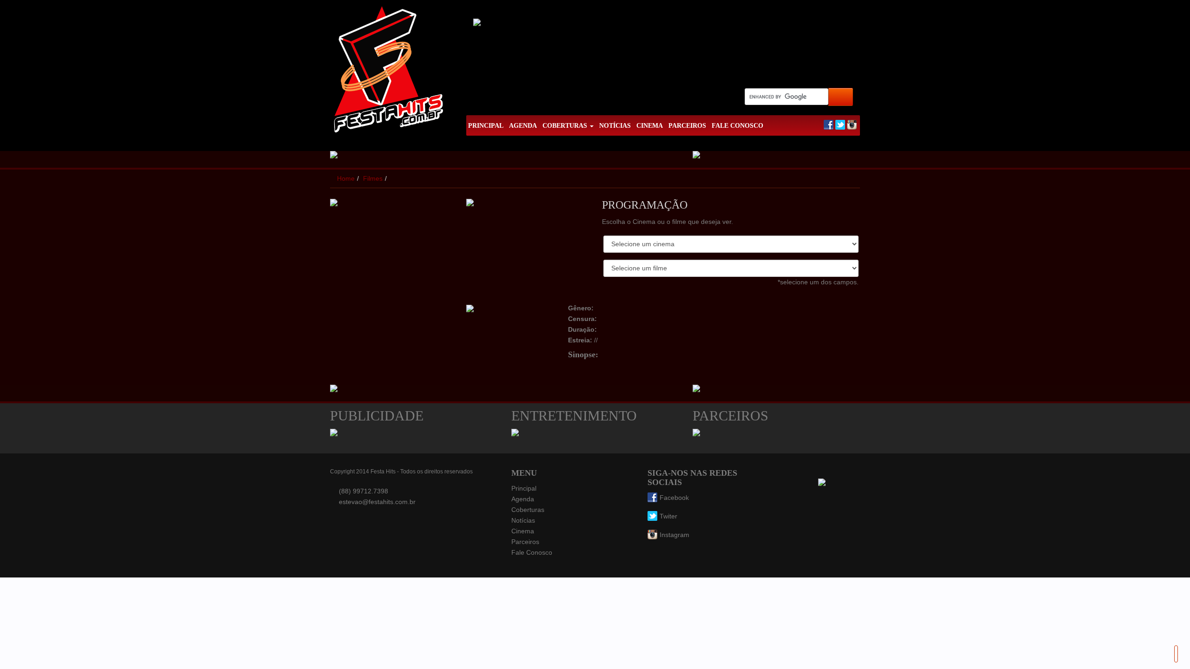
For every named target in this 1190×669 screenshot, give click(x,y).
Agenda (522, 499)
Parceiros (525, 541)
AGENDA (523, 125)
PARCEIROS (687, 125)
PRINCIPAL (485, 125)
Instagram (674, 534)
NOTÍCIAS (615, 125)
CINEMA (649, 125)
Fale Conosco (531, 552)
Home (346, 178)
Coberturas (527, 509)
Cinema (522, 531)
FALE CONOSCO (737, 125)
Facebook (674, 497)
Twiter (668, 516)
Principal (523, 488)
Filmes (373, 178)
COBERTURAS (565, 125)
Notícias (523, 520)
